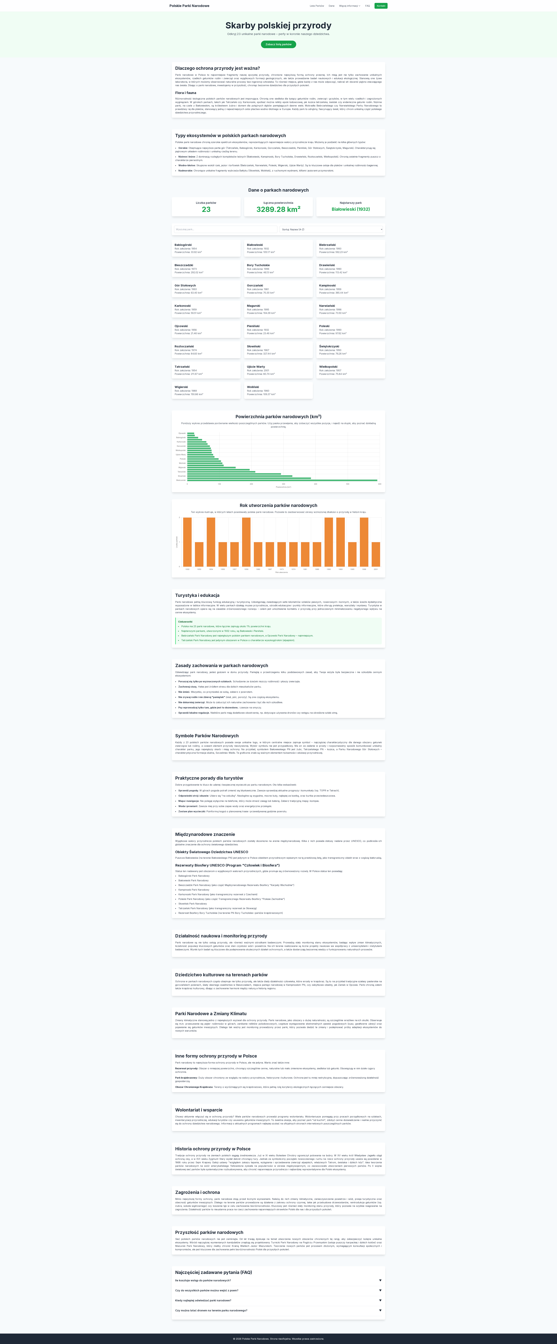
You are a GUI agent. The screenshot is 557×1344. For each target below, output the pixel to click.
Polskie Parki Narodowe (189, 6)
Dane (331, 5)
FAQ (367, 5)
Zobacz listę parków (279, 44)
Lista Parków (317, 5)
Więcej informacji (348, 5)
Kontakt (381, 5)
